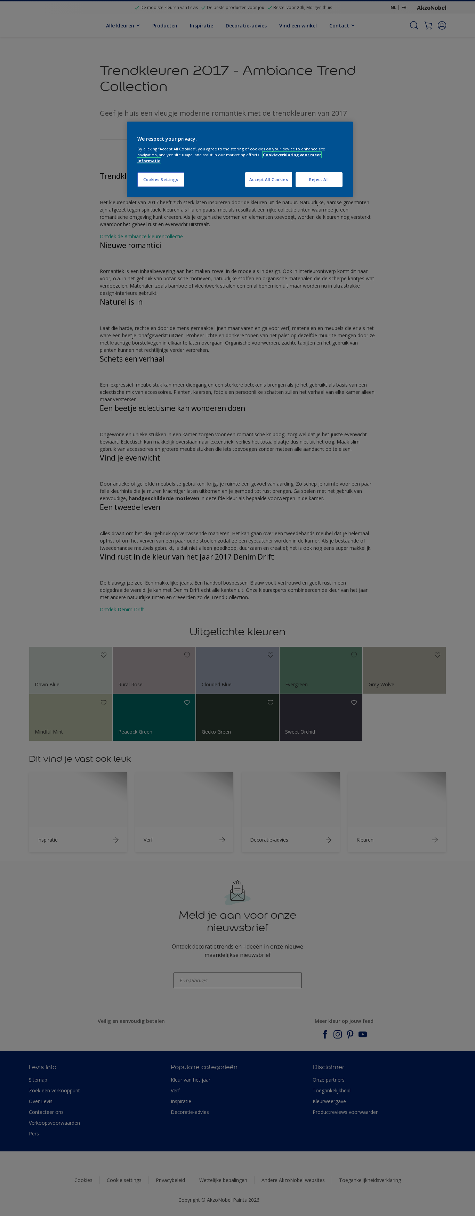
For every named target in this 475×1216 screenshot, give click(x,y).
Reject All (319, 179)
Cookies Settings (160, 179)
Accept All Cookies (268, 179)
